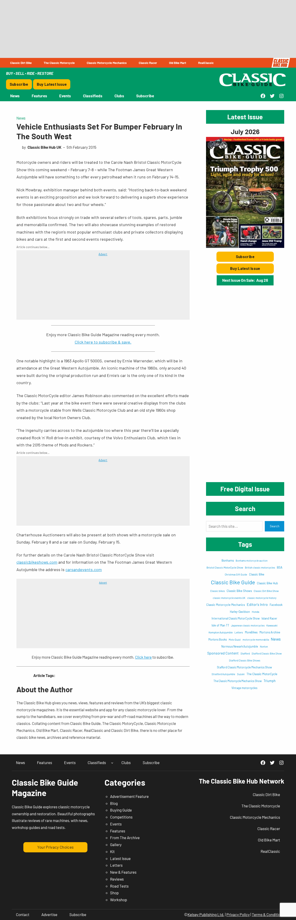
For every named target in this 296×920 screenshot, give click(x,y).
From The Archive (125, 837)
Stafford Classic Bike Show (267, 653)
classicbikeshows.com (36, 562)
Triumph (270, 681)
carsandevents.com (83, 569)
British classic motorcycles (260, 567)
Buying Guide (121, 810)
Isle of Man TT (220, 625)
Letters (238, 632)
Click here (143, 657)
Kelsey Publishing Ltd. (206, 914)
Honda (255, 611)
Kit (112, 851)
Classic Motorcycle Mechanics (225, 605)
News (20, 118)
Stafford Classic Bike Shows (244, 660)
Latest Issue (120, 858)
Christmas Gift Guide (236, 574)
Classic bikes (217, 590)
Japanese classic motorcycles (248, 625)
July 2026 (245, 131)
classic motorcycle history (261, 597)
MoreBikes (251, 632)
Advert (103, 254)
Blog (114, 803)
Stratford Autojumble (223, 674)
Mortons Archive (269, 632)
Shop (114, 892)
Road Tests (119, 886)
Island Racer (269, 618)
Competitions (121, 817)
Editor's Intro (257, 604)
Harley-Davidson (240, 611)
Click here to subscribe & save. (103, 342)
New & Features (123, 872)
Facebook (276, 605)
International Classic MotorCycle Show (236, 618)
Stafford (245, 653)
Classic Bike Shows (239, 591)
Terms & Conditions (268, 914)
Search (274, 526)
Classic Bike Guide (233, 582)
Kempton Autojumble (221, 632)
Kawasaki (272, 625)
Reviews (117, 879)
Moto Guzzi (235, 639)
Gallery (116, 844)
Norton (264, 646)
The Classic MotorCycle (262, 674)
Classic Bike (256, 574)
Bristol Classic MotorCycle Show (225, 567)
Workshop (118, 899)
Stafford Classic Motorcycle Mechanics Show (244, 667)
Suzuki (241, 674)
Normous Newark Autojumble (239, 646)
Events (116, 824)
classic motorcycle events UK (229, 597)
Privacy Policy (238, 914)
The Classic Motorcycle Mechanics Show (237, 681)
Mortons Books (217, 639)
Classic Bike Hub (267, 583)
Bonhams (228, 560)
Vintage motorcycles (244, 687)
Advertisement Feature (129, 796)
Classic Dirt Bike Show (266, 590)
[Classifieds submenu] (112, 762)
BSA (279, 567)
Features (117, 830)
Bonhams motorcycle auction (252, 560)
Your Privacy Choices (55, 847)
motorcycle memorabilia (256, 639)
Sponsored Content (223, 653)
